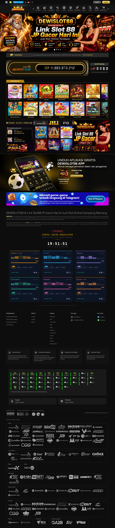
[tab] (41, 123)
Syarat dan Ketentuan (11, 322)
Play (28, 69)
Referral (33, 322)
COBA (42, 130)
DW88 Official (77, 317)
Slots (44, 10)
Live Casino (51, 10)
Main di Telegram (19, 2)
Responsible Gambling (11, 319)
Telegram (102, 317)
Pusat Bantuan (9, 325)
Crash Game (77, 10)
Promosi (33, 316)
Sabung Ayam (103, 10)
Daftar (106, 2)
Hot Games (38, 10)
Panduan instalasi (76, 176)
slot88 (27, 222)
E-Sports (97, 10)
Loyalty (33, 319)
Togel (64, 10)
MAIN (16, 91)
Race (57, 10)
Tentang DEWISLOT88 (11, 316)
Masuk (97, 2)
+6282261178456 (78, 320)
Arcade (84, 10)
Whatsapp (102, 320)
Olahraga (70, 10)
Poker (90, 10)
